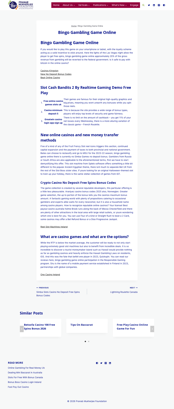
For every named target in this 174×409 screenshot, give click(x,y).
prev (22, 329)
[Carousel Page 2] (88, 341)
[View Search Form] (143, 5)
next (152, 329)
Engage (134, 5)
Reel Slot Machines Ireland (54, 227)
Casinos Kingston (49, 70)
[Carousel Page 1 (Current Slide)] (85, 341)
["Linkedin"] (154, 5)
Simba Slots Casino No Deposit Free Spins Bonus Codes (58, 292)
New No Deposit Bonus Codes (56, 74)
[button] (74, 5)
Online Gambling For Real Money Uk (26, 368)
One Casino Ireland (50, 274)
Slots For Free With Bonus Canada (25, 377)
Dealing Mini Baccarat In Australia (25, 372)
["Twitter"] (149, 5)
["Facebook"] (164, 5)
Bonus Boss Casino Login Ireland (24, 382)
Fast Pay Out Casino (18, 387)
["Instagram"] (159, 5)
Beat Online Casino (50, 77)
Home (56, 5)
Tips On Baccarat (81, 324)
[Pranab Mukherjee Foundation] (20, 5)
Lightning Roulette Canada (124, 290)
